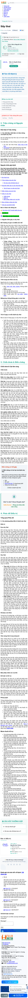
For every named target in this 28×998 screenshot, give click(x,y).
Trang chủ (6, 6)
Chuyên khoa (7, 7)
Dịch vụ (6, 12)
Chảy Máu (11, 118)
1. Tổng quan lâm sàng (7, 102)
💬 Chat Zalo (14, 66)
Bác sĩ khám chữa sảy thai (9, 202)
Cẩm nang (6, 16)
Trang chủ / (5, 21)
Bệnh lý (6, 13)
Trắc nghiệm (7, 9)
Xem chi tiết (13, 853)
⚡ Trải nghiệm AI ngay (10, 982)
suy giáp (20, 294)
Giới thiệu (6, 10)
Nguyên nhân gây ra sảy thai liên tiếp (12, 185)
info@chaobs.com (12, 963)
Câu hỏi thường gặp (7, 109)
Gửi (2, 927)
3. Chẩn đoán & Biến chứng (8, 105)
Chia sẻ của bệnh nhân (8, 205)
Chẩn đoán (7, 196)
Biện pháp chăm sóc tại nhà (12, 199)
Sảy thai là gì (5, 177)
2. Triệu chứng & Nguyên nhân (9, 103)
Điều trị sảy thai (6, 193)
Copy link (5, 33)
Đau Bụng (4, 118)
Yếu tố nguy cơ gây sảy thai (12, 188)
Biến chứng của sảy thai (9, 191)
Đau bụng (6, 147)
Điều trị (6, 198)
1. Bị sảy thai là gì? (10, 826)
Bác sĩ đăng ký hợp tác (9, 968)
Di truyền (17, 846)
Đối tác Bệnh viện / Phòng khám (12, 969)
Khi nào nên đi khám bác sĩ (11, 183)
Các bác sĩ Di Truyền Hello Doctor (12, 210)
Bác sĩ (5, 15)
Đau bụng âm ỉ (9, 483)
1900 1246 (12, 961)
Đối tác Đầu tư (7, 972)
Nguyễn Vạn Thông (15, 845)
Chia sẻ (15, 30)
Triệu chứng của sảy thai (9, 180)
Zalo (22, 30)
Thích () (8, 888)
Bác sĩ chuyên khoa (15, 62)
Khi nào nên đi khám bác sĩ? (13, 831)
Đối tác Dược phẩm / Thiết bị (11, 971)
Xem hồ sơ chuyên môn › (13, 50)
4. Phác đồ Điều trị (6, 107)
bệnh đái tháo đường (13, 286)
